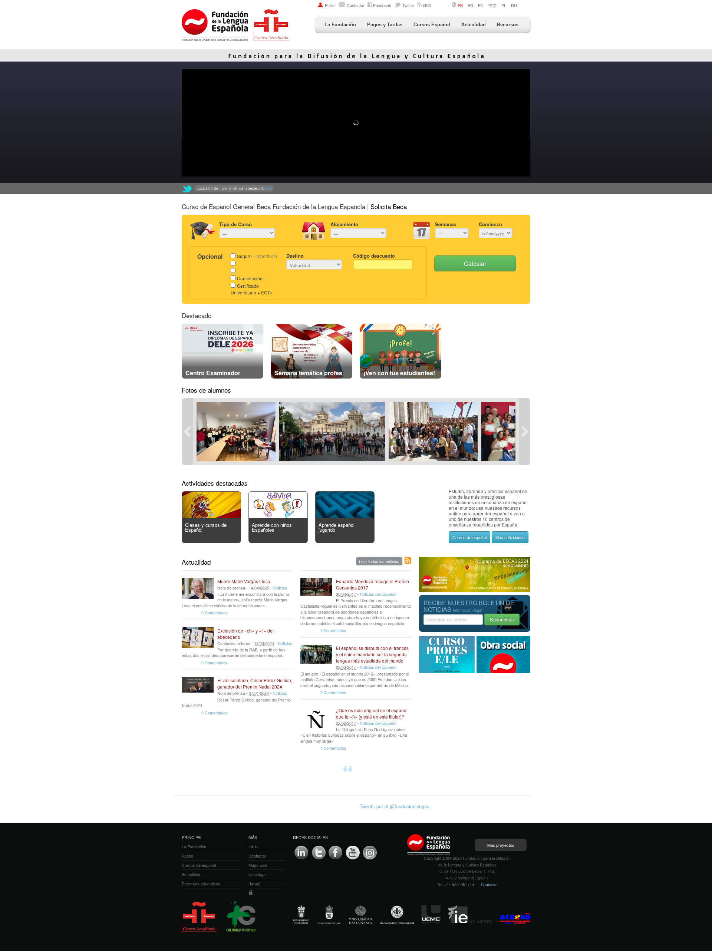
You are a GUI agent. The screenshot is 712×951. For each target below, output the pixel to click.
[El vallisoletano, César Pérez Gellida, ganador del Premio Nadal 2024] (198, 687)
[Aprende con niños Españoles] (278, 515)
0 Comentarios (214, 612)
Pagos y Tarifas (384, 24)
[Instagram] (370, 853)
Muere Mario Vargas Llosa (243, 581)
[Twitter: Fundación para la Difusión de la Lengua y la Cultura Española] (187, 188)
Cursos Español (431, 24)
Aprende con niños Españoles (272, 527)
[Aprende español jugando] (345, 515)
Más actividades (510, 537)
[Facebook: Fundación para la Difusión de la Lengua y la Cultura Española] (336, 853)
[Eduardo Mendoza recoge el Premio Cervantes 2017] (316, 588)
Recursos (507, 24)
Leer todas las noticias (379, 561)
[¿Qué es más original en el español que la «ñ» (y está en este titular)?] (316, 717)
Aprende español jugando (337, 527)
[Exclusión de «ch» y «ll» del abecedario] (198, 637)
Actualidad (473, 24)
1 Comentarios (333, 630)
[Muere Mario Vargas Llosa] (198, 588)
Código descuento (374, 255)
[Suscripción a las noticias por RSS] (408, 561)
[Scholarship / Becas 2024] (474, 589)
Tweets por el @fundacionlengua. (395, 806)
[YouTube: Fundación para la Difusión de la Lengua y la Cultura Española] (353, 853)
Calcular (475, 263)
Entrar (330, 5)
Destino (295, 255)
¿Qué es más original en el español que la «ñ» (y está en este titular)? (372, 713)
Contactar (356, 5)
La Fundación (340, 24)
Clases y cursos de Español (206, 527)
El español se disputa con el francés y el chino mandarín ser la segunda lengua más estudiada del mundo (372, 654)
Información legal (467, 610)
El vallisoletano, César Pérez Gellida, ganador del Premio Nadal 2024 (254, 683)
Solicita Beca (388, 206)
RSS (427, 5)
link (319, 188)
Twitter (408, 5)
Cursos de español (469, 537)
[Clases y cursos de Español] (211, 515)
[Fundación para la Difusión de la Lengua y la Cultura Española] (235, 26)
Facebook (382, 5)
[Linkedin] (301, 853)
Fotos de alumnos (206, 389)
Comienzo (490, 224)
